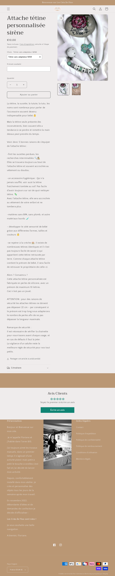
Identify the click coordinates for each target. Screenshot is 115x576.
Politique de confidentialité (88, 440)
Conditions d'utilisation (86, 452)
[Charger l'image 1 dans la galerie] (63, 89)
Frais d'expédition (27, 44)
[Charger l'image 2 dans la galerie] (76, 89)
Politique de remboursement (89, 446)
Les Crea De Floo (70, 574)
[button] (8, 9)
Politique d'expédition (86, 434)
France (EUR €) (16, 570)
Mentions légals (83, 459)
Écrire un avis (57, 410)
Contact (79, 427)
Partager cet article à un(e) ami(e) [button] (25, 359)
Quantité (10, 78)
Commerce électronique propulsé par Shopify (92, 574)
